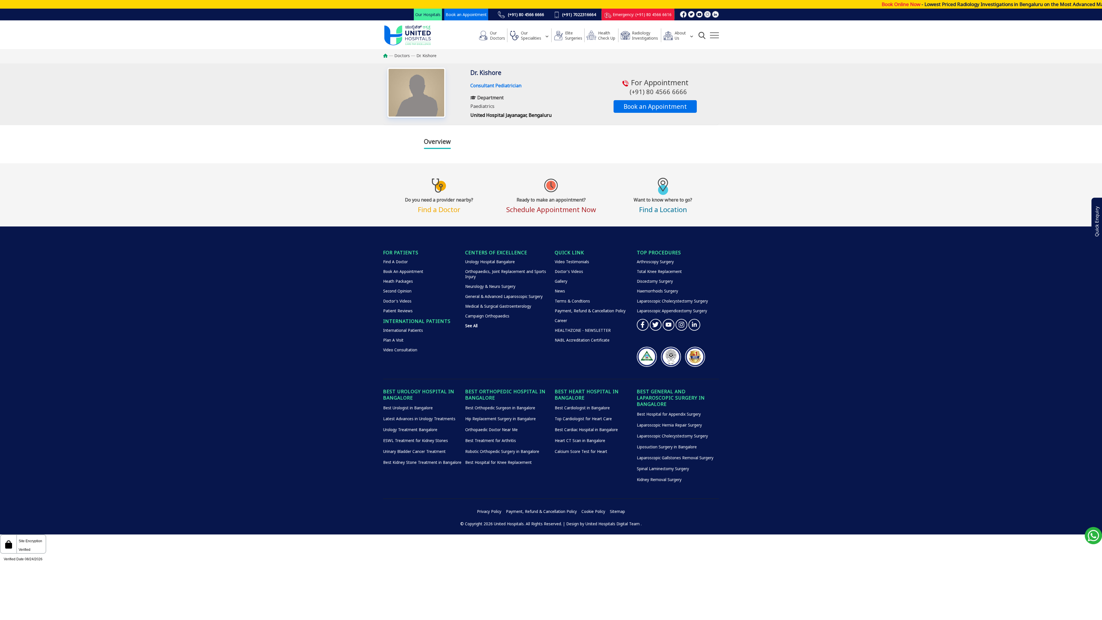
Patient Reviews (398, 310)
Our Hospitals (428, 14)
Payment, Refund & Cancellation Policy (590, 310)
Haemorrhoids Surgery (657, 291)
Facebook (643, 325)
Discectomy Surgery (655, 281)
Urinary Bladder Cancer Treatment (414, 451)
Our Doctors (497, 35)
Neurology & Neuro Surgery (490, 286)
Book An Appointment (403, 271)
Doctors (402, 55)
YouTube (668, 325)
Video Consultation (400, 349)
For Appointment (658, 87)
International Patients (403, 330)
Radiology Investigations (645, 35)
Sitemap (617, 511)
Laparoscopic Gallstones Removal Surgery (675, 457)
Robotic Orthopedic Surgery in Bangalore (502, 451)
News (560, 291)
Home (388, 56)
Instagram (681, 325)
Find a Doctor (439, 204)
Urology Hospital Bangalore (490, 261)
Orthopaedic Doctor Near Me (491, 429)
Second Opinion (397, 291)
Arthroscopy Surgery (655, 261)
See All (471, 325)
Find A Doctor (395, 261)
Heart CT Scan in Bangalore (580, 440)
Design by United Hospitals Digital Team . (604, 523)
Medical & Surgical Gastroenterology (498, 306)
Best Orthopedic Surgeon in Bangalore (500, 407)
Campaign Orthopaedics (487, 316)
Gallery (561, 281)
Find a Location (663, 204)
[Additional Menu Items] (714, 35)
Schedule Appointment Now (551, 204)
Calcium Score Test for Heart (581, 451)
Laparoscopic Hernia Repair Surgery (669, 425)
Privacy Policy (489, 511)
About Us (680, 35)
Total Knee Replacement (659, 271)
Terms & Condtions (572, 301)
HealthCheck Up (606, 35)
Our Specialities (531, 35)
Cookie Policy (593, 511)
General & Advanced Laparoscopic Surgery (504, 296)
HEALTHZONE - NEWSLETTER (583, 330)
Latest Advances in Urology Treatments (419, 418)
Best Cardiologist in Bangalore (582, 407)
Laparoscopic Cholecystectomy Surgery (672, 301)
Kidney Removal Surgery (659, 479)
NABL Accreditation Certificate (582, 340)
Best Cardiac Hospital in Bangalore (586, 429)
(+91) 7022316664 (578, 14)
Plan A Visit (393, 340)
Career (561, 320)
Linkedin (694, 325)
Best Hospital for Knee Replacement (498, 462)
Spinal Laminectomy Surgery (663, 468)
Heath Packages (398, 281)
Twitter (655, 325)
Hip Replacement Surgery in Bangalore (500, 418)
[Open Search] (702, 35)
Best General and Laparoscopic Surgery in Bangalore (671, 397)
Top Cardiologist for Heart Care (583, 418)
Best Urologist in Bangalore (408, 407)
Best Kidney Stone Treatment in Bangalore (422, 462)
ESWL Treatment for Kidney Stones (415, 440)
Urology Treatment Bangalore (410, 429)
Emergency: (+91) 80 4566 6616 (642, 14)
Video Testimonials (572, 261)
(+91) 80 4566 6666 (525, 14)
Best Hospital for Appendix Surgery (669, 414)
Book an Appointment (466, 14)
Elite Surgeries (573, 35)
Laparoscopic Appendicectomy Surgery (672, 310)
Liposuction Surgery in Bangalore (667, 447)
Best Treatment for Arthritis (490, 440)
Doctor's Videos (397, 301)
